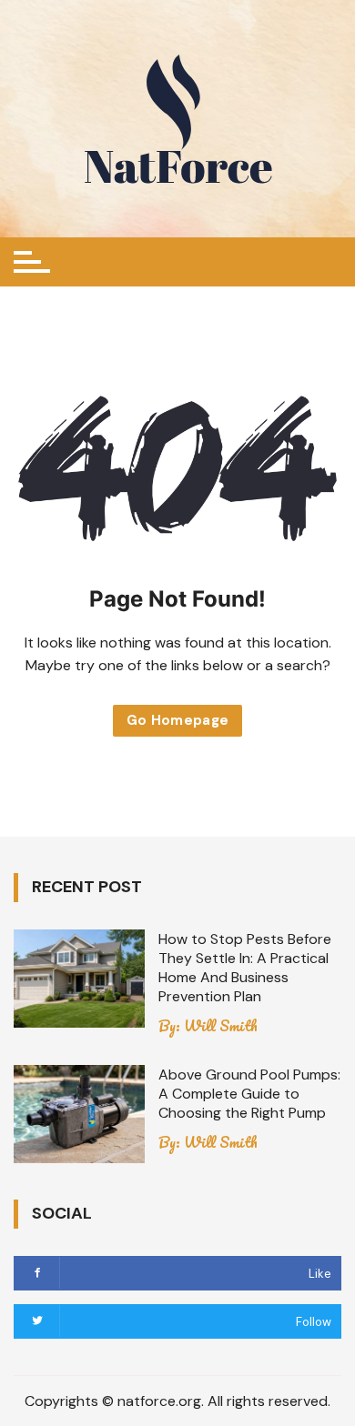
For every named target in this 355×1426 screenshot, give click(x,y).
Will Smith (221, 1026)
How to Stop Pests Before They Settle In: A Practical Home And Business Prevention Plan (244, 967)
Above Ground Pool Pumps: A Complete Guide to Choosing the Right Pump (249, 1093)
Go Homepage (178, 720)
